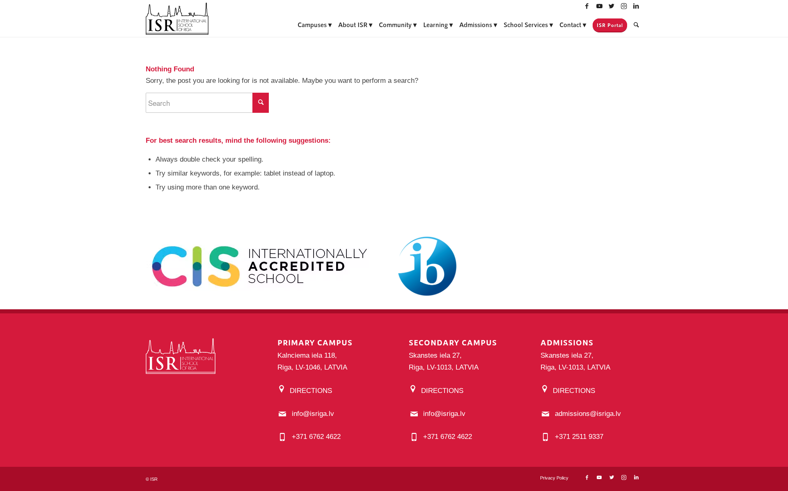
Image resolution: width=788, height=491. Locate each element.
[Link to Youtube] (599, 6)
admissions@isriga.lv (588, 414)
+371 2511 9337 (579, 437)
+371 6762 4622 (316, 437)
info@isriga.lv (313, 414)
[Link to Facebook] (587, 6)
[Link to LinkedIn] (636, 6)
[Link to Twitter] (611, 6)
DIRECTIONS (311, 391)
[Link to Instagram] (624, 6)
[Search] (636, 24)
